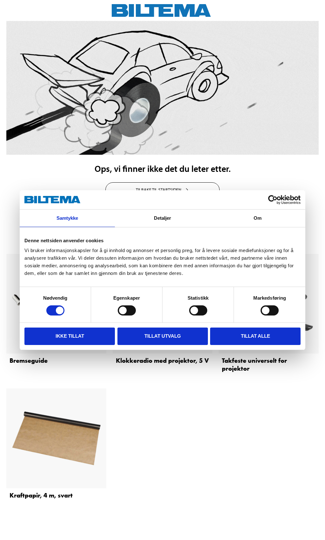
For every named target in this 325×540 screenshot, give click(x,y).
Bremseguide (29, 360)
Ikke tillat (70, 336)
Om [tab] (258, 218)
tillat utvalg (162, 336)
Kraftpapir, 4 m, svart (41, 495)
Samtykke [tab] (67, 218)
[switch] (127, 310)
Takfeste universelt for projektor (254, 364)
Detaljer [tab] (162, 218)
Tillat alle (255, 336)
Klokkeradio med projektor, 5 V (162, 360)
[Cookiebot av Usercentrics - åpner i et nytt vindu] (273, 200)
